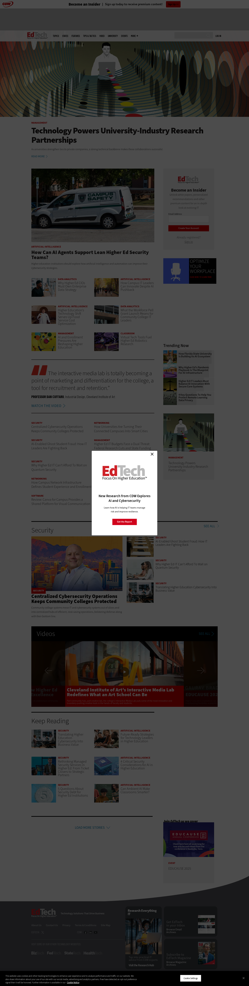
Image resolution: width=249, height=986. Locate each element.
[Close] (243, 978)
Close (152, 454)
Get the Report (124, 521)
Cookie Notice (73, 982)
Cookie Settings (191, 978)
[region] (124, 978)
